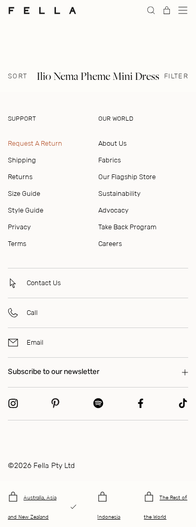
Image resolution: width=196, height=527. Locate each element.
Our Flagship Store (127, 177)
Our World (115, 118)
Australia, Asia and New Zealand (32, 507)
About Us (112, 143)
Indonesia (108, 517)
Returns (20, 177)
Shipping (22, 160)
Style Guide (25, 210)
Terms (17, 244)
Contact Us (44, 283)
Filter (176, 76)
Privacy (19, 227)
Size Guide (24, 193)
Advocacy (113, 210)
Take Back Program (127, 227)
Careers (110, 244)
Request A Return (35, 143)
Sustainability (119, 193)
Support (22, 118)
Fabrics (109, 160)
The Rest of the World (165, 507)
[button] (183, 10)
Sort (17, 76)
